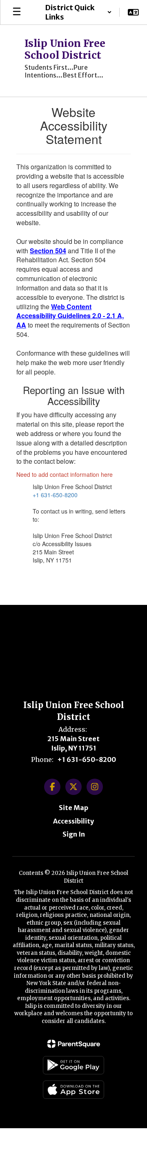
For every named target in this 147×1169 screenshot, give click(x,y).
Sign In (73, 834)
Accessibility (73, 821)
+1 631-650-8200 (55, 495)
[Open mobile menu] (16, 12)
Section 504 (48, 250)
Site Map (73, 808)
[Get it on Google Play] (73, 1065)
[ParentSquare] (73, 1044)
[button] (78, 12)
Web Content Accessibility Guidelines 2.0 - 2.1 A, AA (70, 316)
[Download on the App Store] (73, 1089)
